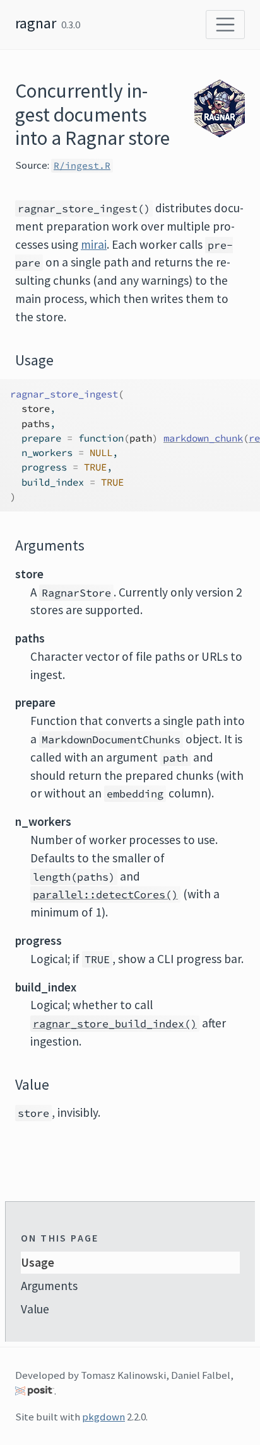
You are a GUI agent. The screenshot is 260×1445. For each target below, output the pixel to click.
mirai (94, 244)
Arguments (49, 1285)
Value (35, 1308)
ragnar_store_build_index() (115, 1024)
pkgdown (103, 1417)
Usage (37, 1262)
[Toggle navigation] (225, 24)
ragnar (35, 23)
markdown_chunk (203, 438)
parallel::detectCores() (105, 894)
